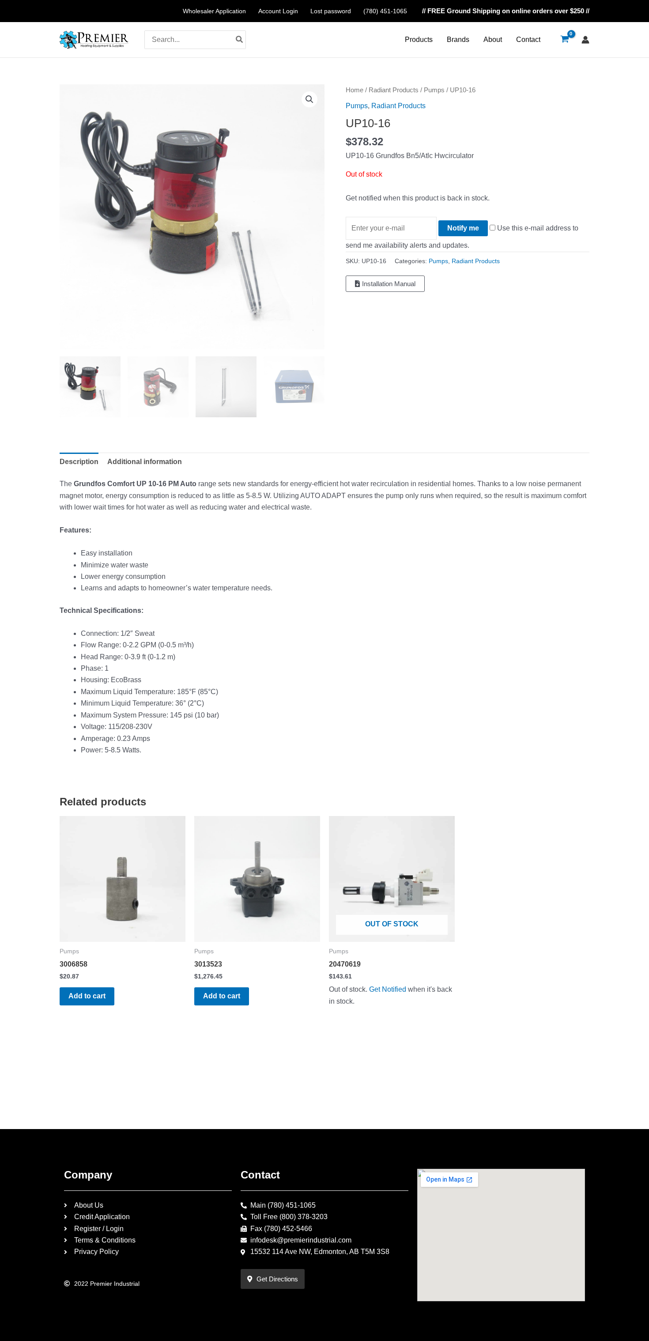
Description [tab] (79, 461)
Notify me (463, 228)
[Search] (239, 40)
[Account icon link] (585, 40)
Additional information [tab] (144, 461)
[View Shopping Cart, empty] (564, 39)
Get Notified (387, 989)
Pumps (434, 90)
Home (354, 90)
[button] (309, 99)
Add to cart (87, 996)
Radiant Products (394, 90)
